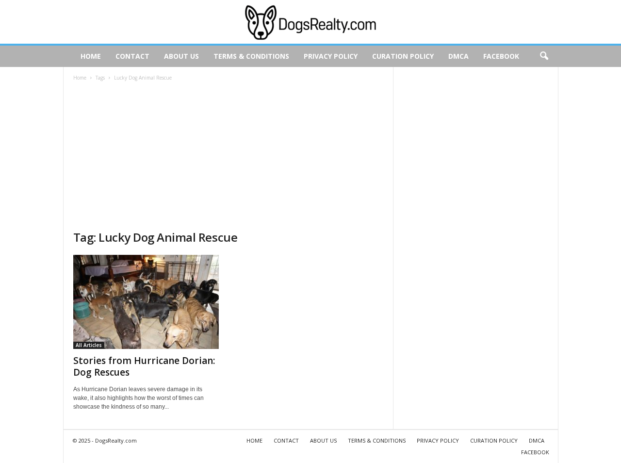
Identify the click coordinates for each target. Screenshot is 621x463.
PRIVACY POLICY (331, 56)
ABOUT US (181, 56)
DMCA (458, 56)
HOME (91, 56)
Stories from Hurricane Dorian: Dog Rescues (144, 366)
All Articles (89, 345)
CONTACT (132, 56)
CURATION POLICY (403, 56)
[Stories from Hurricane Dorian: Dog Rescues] (146, 302)
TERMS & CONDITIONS (251, 56)
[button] (544, 56)
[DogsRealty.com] (310, 22)
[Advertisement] (228, 157)
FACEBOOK (501, 56)
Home (79, 77)
